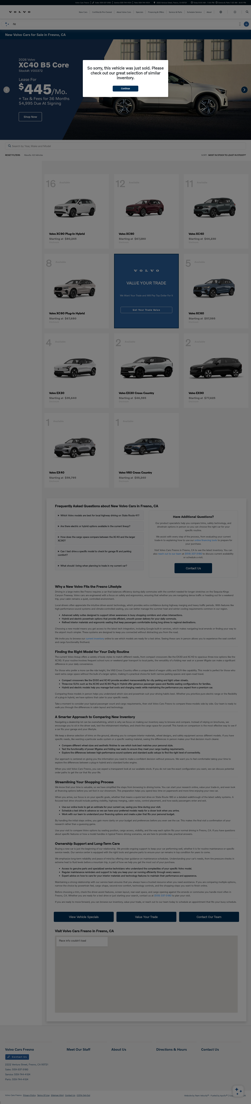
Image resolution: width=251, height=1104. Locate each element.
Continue (125, 88)
